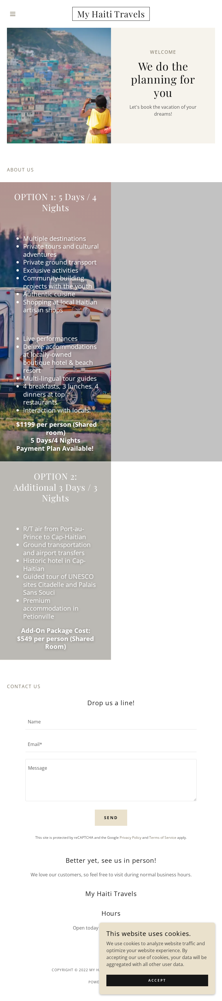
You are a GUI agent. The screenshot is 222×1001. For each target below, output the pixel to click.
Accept (157, 980)
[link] (111, 15)
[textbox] (111, 721)
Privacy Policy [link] (130, 837)
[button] (22, 14)
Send (111, 817)
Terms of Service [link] (162, 837)
